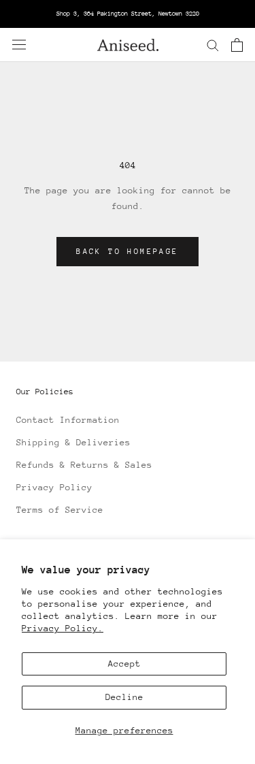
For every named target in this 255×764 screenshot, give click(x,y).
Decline (124, 697)
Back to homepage (127, 251)
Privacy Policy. (62, 628)
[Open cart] (237, 45)
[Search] (213, 44)
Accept (124, 663)
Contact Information (68, 420)
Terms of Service (59, 510)
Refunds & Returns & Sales (84, 465)
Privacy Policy (54, 487)
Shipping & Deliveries (73, 442)
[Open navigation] (19, 44)
